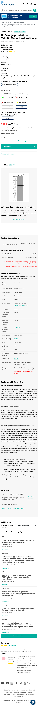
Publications (6, 49)
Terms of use (24, 690)
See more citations (19, 636)
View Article (5, 550)
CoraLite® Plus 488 (8, 97)
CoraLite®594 (8, 107)
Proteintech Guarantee (7, 154)
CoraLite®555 (22, 102)
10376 (16, 338)
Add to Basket (7, 146)
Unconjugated (7, 93)
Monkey (16, 532)
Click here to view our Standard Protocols (13, 508)
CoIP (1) (3, 528)
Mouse (8, 532)
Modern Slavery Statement (19, 694)
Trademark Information (20, 692)
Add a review (12, 645)
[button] (32, 702)
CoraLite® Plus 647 (22, 97)
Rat (12, 532)
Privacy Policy (15, 690)
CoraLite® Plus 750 (8, 102)
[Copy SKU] (17, 115)
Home (3, 23)
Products (8, 23)
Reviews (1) (4, 51)
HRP (22, 107)
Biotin (22, 93)
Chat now (32, 16)
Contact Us (7, 690)
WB (14, 165)
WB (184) (10, 525)
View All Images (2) (19, 219)
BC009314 (17, 327)
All (10, 165)
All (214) (4, 525)
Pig (21, 532)
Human (3, 532)
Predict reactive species (21, 305)
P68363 (16, 359)
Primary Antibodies (18, 23)
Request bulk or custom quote (20, 141)
